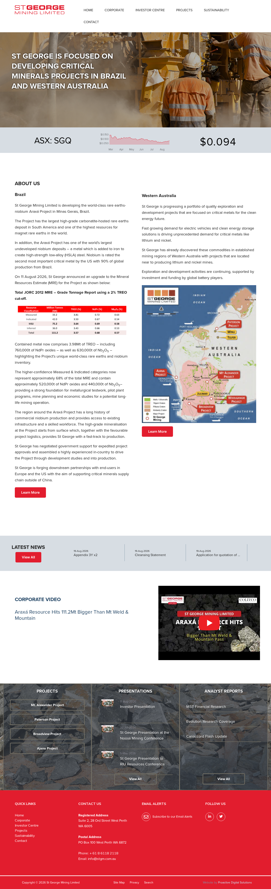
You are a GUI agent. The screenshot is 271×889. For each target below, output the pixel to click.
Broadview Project (47, 733)
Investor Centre (150, 10)
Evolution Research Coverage (210, 721)
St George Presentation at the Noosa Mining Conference (144, 735)
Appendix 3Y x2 (85, 555)
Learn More (30, 492)
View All (28, 557)
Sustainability (216, 10)
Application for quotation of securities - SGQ (218, 555)
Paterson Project (47, 719)
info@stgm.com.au (102, 859)
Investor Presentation (137, 706)
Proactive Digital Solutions (235, 882)
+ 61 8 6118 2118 (104, 853)
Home (88, 10)
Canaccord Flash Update (206, 736)
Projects (184, 10)
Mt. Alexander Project (47, 705)
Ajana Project (47, 748)
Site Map (119, 882)
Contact (91, 22)
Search (148, 882)
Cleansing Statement (150, 555)
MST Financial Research (206, 706)
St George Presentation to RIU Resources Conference (142, 761)
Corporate (114, 10)
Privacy (134, 882)
